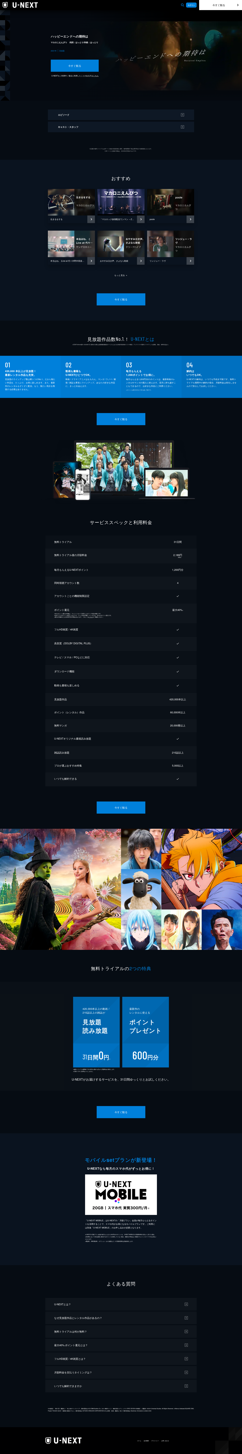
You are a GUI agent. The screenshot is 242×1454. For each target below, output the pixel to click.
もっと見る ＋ (121, 275)
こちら (96, 75)
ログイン (191, 5)
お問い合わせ (165, 1440)
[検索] (182, 5)
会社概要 (146, 1440)
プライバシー (155, 1440)
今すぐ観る (219, 5)
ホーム (139, 1440)
